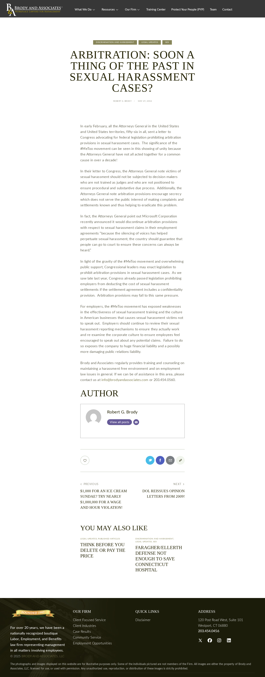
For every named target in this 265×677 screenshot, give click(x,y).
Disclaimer (143, 620)
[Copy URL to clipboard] (180, 460)
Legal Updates (149, 42)
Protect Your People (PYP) (187, 9)
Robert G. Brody (122, 412)
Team (213, 9)
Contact (227, 9)
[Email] (136, 422)
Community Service (87, 637)
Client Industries (84, 626)
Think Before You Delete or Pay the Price (102, 550)
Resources (108, 9)
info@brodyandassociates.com (124, 380)
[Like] (85, 460)
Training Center (155, 9)
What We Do (83, 9)
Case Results (82, 631)
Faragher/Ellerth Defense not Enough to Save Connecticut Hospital (158, 558)
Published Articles (109, 539)
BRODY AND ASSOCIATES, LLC (43, 656)
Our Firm (130, 9)
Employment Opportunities (92, 643)
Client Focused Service (89, 620)
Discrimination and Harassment (115, 42)
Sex (167, 42)
